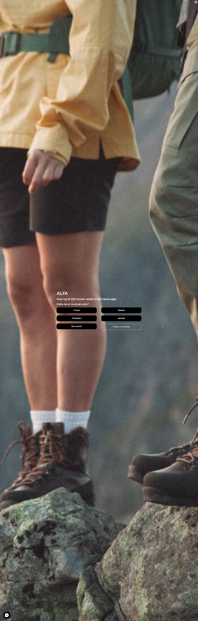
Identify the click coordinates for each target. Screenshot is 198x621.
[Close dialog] (196, 2)
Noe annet (77, 326)
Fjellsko (121, 310)
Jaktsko (121, 318)
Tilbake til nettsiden (121, 327)
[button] (6, 615)
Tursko (76, 310)
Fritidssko (76, 318)
